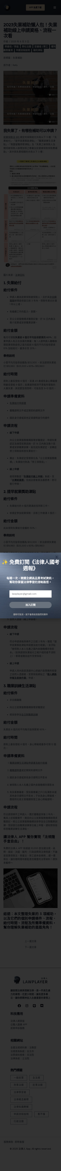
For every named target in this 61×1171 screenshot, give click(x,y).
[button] (57, 557)
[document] (30, 585)
